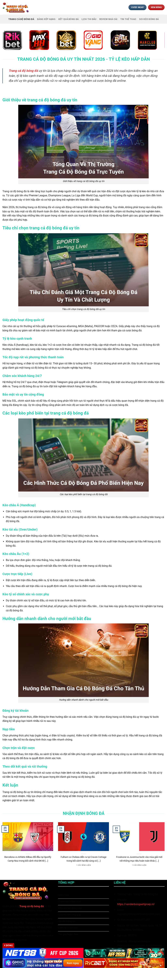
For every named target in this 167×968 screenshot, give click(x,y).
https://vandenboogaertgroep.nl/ (136, 904)
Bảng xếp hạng (46, 19)
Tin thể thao (128, 19)
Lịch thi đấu (89, 19)
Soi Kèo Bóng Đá (149, 19)
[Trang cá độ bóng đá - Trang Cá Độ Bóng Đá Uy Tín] (16, 7)
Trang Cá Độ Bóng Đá (21, 19)
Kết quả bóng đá (68, 19)
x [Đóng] (8, 945)
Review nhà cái (108, 19)
